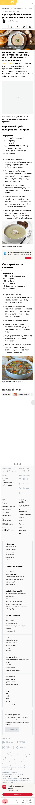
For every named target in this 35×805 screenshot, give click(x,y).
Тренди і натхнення (12, 684)
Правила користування (6, 519)
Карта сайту (22, 530)
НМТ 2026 (8, 665)
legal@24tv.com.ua (25, 778)
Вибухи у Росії (10, 582)
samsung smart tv (21, 747)
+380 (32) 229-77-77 (13, 776)
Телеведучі (5, 512)
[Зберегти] (30, 26)
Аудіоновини (10, 557)
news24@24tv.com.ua (9, 471)
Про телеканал (6, 509)
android (8, 742)
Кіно (7, 637)
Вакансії (21, 520)
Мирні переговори (11, 574)
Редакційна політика (8, 506)
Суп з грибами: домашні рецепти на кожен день (29, 8)
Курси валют (10, 620)
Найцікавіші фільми (12, 640)
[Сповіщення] (32, 3)
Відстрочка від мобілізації (14, 604)
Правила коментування (23, 510)
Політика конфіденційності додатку (24, 501)
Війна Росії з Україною (14, 566)
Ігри (20, 533)
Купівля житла (10, 682)
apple (21, 742)
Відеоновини (10, 554)
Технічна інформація (25, 514)
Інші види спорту (11, 704)
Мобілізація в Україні (14, 591)
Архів (20, 527)
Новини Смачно (7, 8)
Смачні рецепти (18, 8)
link (19, 478)
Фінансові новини (11, 623)
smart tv (8, 747)
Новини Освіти (11, 657)
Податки (8, 628)
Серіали (8, 650)
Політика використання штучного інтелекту (8, 529)
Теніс (7, 698)
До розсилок (12, 729)
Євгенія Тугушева (12, 21)
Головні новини (11, 546)
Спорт (8, 691)
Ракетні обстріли (11, 569)
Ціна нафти (9, 618)
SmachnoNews (8, 63)
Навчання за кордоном (13, 670)
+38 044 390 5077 (24, 471)
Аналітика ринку (11, 679)
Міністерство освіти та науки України (17, 659)
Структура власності (25, 524)
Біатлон (8, 701)
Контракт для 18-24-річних (14, 601)
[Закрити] (31, 786)
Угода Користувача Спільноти (24, 506)
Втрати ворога (10, 584)
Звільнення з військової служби (16, 593)
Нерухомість (10, 677)
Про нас (4, 499)
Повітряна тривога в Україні (15, 577)
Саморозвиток (10, 667)
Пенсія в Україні (11, 631)
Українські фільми (11, 643)
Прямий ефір (10, 552)
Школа (8, 662)
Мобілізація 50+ (11, 596)
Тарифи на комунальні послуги (16, 626)
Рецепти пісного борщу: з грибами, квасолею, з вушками (15, 119)
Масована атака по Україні (14, 579)
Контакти (21, 517)
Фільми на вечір (11, 645)
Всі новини (10, 544)
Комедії (8, 648)
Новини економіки (13, 615)
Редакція (5, 503)
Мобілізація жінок (11, 599)
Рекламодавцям (7, 515)
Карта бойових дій (11, 571)
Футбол (8, 696)
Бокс (7, 693)
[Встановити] (17, 790)
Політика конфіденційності (7, 524)
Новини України (11, 549)
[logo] (12, 2)
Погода (8, 560)
